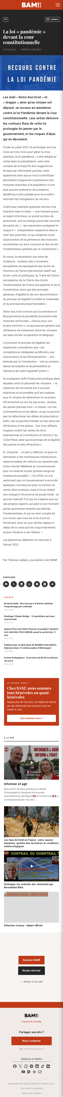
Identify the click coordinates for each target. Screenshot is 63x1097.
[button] (58, 4)
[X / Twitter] (20, 1066)
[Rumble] (29, 1072)
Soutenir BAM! (31, 960)
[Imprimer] (52, 584)
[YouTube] (23, 1072)
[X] (14, 584)
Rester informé (31, 970)
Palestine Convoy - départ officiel (23, 925)
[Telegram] (37, 584)
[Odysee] (40, 1072)
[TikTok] (42, 1066)
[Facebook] (6, 584)
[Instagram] (26, 1066)
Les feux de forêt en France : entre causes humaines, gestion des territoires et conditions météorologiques (31, 843)
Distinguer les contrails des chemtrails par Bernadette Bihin (28, 886)
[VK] (45, 584)
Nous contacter (31, 1040)
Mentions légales (31, 1093)
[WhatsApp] (29, 584)
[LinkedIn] (21, 584)
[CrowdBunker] (34, 1072)
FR (5, 19)
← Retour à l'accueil (31, 981)
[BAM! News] (31, 5)
